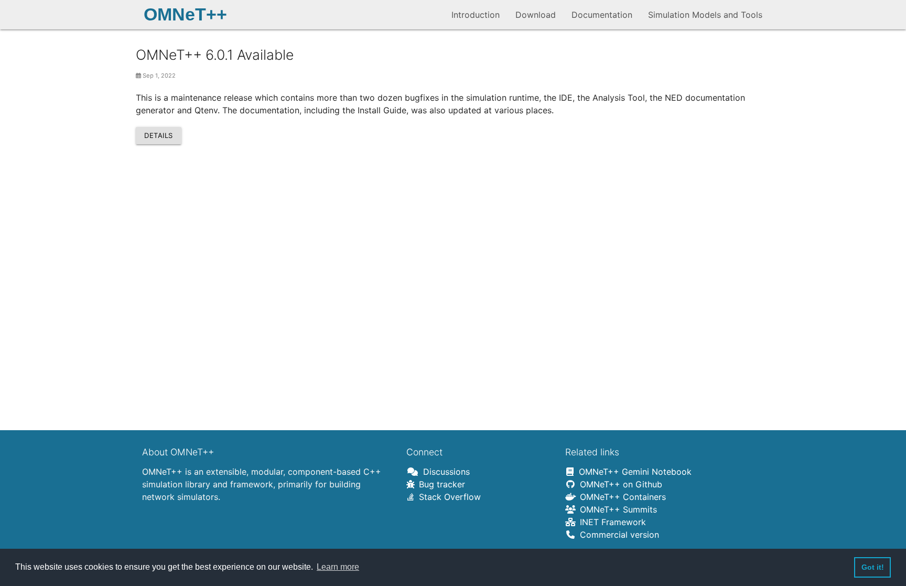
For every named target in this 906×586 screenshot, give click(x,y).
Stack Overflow (448, 497)
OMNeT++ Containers (621, 497)
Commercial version (617, 534)
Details (158, 135)
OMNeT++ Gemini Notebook (633, 471)
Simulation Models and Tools (705, 14)
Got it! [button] (872, 567)
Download (535, 14)
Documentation (601, 14)
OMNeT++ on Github (619, 484)
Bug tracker (440, 484)
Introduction (475, 14)
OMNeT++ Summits (616, 509)
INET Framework (611, 522)
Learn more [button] (338, 566)
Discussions (444, 471)
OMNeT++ (185, 14)
